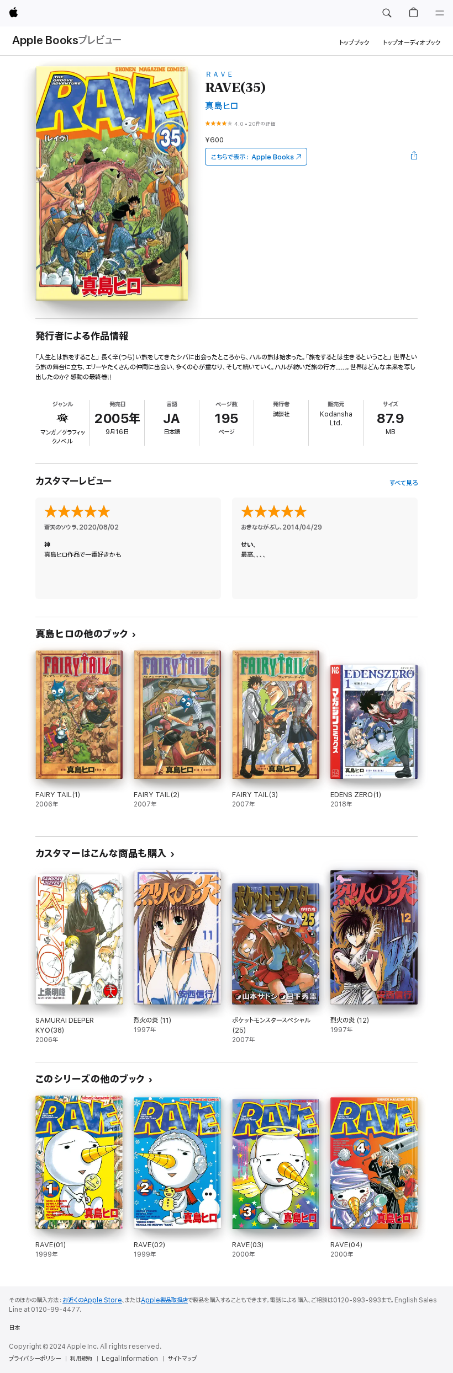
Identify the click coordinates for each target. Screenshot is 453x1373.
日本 (14, 1328)
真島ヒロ (221, 106)
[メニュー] (439, 13)
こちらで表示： (252, 157)
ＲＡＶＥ (219, 74)
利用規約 (81, 1359)
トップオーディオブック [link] (412, 43)
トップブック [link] (354, 43)
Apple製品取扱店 (164, 1300)
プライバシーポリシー (35, 1359)
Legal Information (130, 1359)
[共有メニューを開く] (414, 156)
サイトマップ (182, 1359)
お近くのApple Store (92, 1300)
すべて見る (403, 483)
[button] (386, 13)
